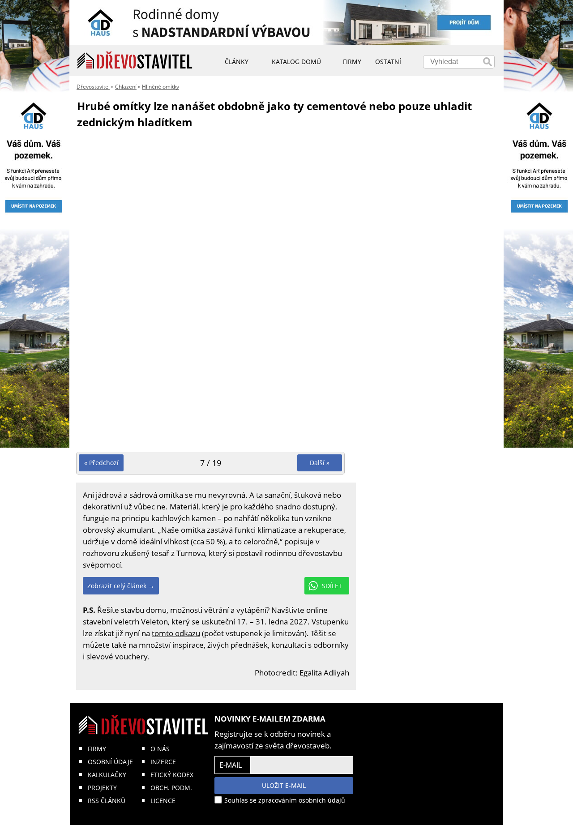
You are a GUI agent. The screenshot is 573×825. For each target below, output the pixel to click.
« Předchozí (101, 462)
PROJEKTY (102, 787)
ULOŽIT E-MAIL (284, 785)
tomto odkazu (176, 633)
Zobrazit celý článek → (120, 585)
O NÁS (160, 748)
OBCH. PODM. (171, 787)
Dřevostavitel (93, 86)
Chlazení (126, 86)
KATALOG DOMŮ (296, 61)
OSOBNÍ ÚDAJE (110, 761)
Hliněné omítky (160, 86)
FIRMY (97, 748)
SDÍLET (332, 585)
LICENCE (162, 800)
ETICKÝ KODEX (171, 774)
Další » (319, 462)
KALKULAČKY (107, 774)
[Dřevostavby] (135, 60)
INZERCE (163, 761)
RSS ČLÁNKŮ (106, 800)
